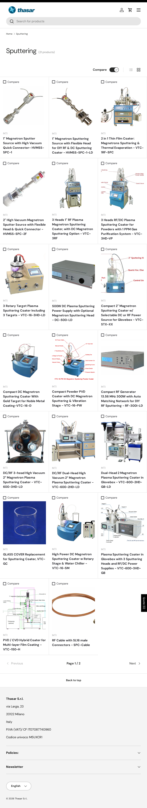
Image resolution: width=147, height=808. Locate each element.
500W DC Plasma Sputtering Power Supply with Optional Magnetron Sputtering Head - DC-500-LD (73, 313)
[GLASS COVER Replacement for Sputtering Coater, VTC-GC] (24, 522)
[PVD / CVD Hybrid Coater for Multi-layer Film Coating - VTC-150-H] (24, 608)
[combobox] (73, 21)
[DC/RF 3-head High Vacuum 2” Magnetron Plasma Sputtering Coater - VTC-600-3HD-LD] (24, 441)
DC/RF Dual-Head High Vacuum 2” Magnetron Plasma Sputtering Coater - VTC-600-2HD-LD (73, 480)
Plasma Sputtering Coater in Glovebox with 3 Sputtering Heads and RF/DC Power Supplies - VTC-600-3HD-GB (122, 563)
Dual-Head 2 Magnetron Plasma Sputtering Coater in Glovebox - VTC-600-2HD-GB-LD (122, 480)
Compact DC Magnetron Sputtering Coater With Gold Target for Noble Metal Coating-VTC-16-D (24, 399)
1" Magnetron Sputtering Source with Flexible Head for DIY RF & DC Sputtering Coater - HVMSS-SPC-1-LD (72, 146)
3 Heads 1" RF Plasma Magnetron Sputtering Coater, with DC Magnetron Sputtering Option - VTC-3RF (72, 229)
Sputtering (22, 33)
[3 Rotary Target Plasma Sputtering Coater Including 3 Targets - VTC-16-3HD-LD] (24, 274)
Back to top (73, 680)
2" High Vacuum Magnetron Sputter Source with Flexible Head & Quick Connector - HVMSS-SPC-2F (24, 227)
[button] (130, 10)
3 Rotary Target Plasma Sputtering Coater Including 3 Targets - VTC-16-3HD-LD (24, 310)
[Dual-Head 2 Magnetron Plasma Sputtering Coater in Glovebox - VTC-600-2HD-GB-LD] (122, 441)
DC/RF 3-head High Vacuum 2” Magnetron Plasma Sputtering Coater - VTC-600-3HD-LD (24, 480)
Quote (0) (144, 603)
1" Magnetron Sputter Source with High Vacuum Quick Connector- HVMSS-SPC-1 (23, 145)
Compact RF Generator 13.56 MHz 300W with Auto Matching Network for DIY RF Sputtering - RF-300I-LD (122, 399)
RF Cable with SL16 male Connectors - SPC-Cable (71, 642)
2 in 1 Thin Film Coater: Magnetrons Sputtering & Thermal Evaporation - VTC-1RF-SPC (122, 145)
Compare (100, 70)
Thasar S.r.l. (21, 798)
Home (9, 33)
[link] (28, 663)
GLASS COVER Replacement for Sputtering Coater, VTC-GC (24, 559)
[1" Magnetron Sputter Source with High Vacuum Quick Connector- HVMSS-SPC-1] (24, 107)
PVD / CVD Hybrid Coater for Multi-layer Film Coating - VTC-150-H (24, 644)
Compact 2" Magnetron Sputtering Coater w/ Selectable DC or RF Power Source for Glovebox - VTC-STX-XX (122, 315)
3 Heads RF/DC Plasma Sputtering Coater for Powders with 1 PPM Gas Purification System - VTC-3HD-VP (121, 229)
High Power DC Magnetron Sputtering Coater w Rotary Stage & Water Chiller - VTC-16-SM (73, 561)
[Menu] (138, 10)
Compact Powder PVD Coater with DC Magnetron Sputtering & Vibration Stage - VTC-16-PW (72, 398)
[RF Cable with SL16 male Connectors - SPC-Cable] (73, 608)
